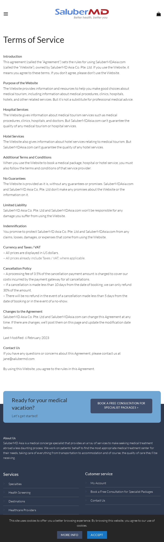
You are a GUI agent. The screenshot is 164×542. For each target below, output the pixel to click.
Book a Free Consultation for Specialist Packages (122, 491)
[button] (5, 14)
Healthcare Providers (22, 510)
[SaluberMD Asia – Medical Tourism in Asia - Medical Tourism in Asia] (82, 14)
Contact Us (98, 500)
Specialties (15, 484)
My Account (98, 483)
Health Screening (20, 492)
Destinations (17, 501)
